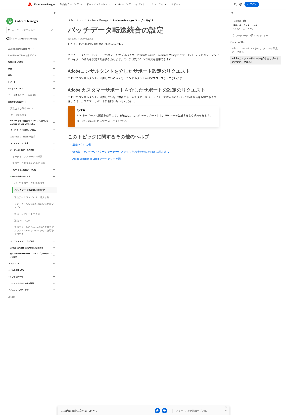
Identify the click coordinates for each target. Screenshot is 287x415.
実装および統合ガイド (17, 102)
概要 (10, 68)
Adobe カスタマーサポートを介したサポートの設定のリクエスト (255, 60)
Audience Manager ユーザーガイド (133, 20)
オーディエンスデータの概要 (27, 156)
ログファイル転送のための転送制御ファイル (34, 205)
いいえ (250, 28)
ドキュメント (76, 20)
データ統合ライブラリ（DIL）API (22, 95)
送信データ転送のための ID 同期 (29, 163)
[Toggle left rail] (55, 13)
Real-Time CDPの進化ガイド (22, 55)
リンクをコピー (261, 35)
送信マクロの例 (81, 144)
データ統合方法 (18, 115)
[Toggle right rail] (232, 13)
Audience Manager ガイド (21, 48)
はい (239, 28)
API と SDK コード (15, 88)
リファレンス (13, 263)
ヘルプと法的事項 (15, 277)
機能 (10, 75)
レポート (12, 82)
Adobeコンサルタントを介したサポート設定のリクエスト (255, 50)
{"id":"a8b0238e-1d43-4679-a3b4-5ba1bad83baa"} (101, 43)
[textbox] (30, 30)
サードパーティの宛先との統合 (23, 130)
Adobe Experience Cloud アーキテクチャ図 (96, 158)
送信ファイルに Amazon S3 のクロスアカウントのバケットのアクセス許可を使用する (34, 230)
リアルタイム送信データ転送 (24, 170)
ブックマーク (242, 35)
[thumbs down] (164, 410)
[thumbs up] (157, 410)
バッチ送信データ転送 (21, 176)
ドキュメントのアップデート (20, 290)
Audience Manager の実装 (22, 136)
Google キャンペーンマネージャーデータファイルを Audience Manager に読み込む (120, 151)
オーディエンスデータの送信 (22, 241)
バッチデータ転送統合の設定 (30, 189)
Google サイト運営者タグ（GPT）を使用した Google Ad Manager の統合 (29, 122)
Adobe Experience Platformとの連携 (26, 248)
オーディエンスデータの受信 (22, 150)
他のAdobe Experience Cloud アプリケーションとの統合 (30, 255)
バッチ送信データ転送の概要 (29, 183)
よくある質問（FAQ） (17, 270)
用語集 (11, 296)
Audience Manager (98, 20)
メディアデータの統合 (19, 143)
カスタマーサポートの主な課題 (21, 283)
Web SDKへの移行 (15, 62)
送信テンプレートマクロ (27, 213)
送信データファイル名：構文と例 (31, 197)
